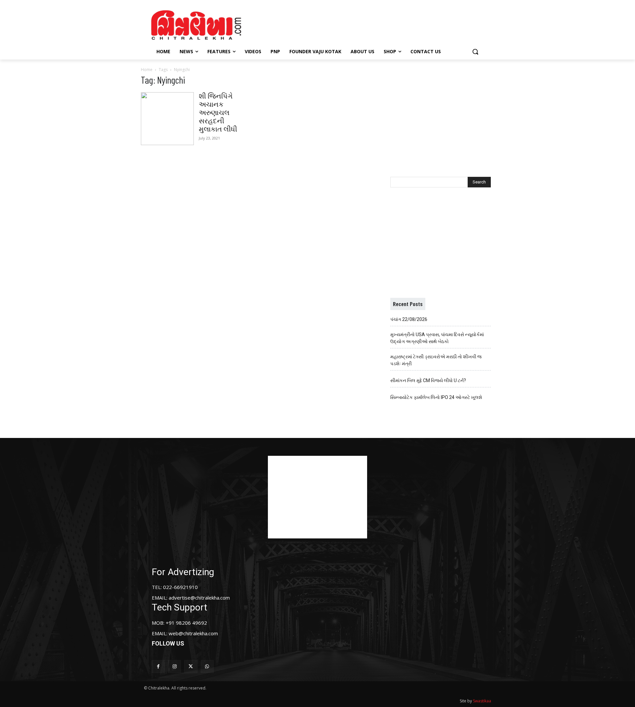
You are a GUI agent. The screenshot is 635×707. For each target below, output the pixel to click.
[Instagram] (174, 666)
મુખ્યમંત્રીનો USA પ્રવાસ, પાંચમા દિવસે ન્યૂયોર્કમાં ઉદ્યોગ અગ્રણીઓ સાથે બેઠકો (437, 338)
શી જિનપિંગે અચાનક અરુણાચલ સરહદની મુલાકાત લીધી (218, 112)
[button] (475, 51)
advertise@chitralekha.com (199, 597)
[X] (190, 666)
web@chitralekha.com (193, 633)
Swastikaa (482, 701)
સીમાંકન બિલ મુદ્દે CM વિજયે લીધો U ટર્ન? (428, 380)
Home (146, 69)
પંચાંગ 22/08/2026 (408, 319)
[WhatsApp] (207, 666)
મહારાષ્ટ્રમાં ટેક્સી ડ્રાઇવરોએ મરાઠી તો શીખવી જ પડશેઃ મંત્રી (436, 360)
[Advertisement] (373, 24)
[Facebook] (158, 666)
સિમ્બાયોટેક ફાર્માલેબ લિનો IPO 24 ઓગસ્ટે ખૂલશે (436, 397)
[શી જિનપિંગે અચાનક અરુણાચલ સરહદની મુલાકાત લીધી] (167, 118)
